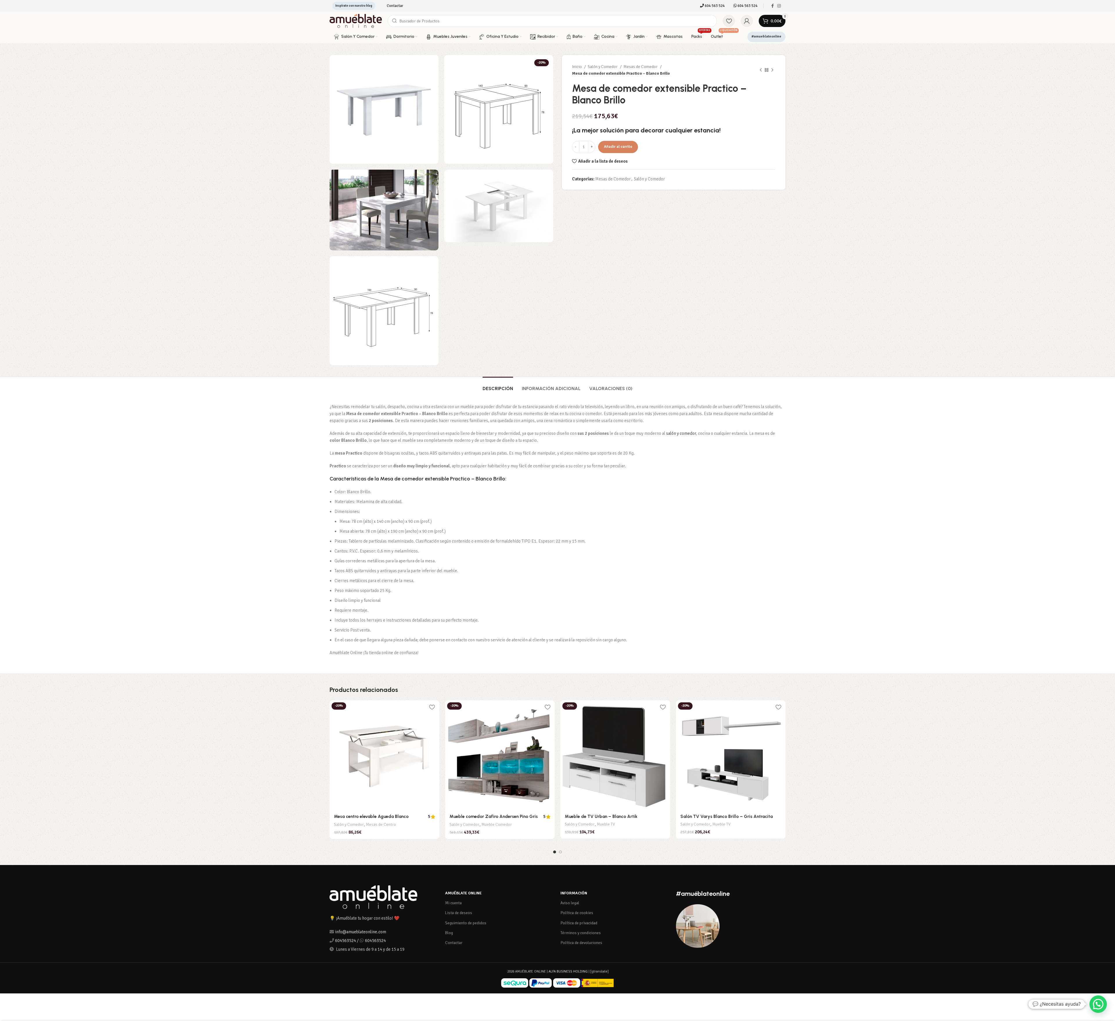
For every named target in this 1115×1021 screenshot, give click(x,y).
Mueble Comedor (496, 824)
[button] (1098, 1004)
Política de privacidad (578, 922)
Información (573, 893)
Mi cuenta (453, 902)
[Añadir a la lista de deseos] (432, 706)
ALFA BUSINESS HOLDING (568, 971)
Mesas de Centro (381, 824)
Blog (449, 932)
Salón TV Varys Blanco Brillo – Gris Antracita (726, 816)
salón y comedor (681, 433)
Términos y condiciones (580, 932)
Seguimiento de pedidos (465, 922)
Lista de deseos (458, 912)
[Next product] (772, 70)
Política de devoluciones (581, 942)
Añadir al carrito (618, 146)
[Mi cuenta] (747, 21)
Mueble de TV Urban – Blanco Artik (601, 816)
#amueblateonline (766, 36)
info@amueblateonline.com (360, 931)
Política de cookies (576, 912)
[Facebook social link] (772, 6)
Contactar (454, 942)
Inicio (577, 66)
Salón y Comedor (603, 66)
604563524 (345, 940)
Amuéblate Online (463, 893)
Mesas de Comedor (641, 66)
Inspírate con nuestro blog (353, 6)
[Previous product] (761, 70)
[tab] (498, 385)
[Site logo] (356, 20)
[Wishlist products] (729, 21)
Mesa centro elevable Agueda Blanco (371, 816)
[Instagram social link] (779, 6)
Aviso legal (569, 902)
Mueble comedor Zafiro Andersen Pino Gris (493, 816)
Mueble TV (606, 824)
